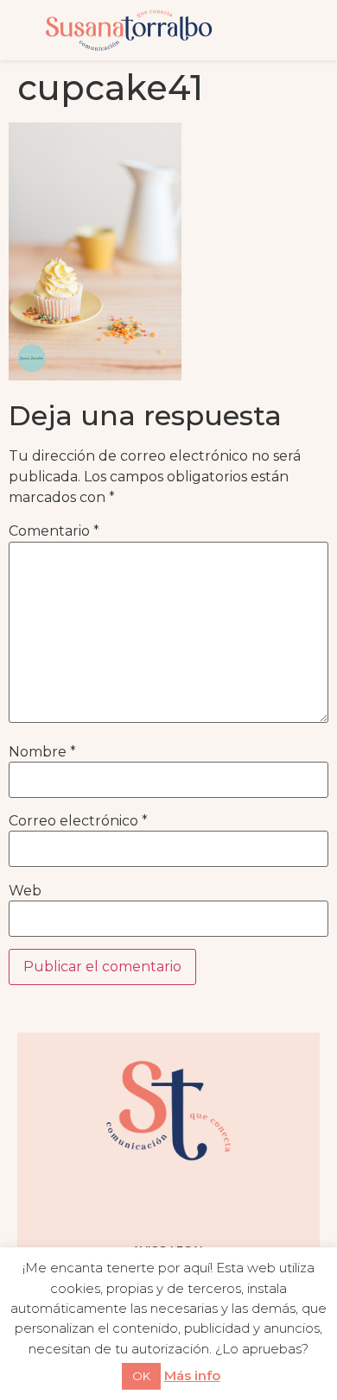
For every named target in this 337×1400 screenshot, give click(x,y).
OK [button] (141, 1376)
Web (25, 891)
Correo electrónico (78, 821)
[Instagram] (103, 1201)
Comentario (54, 531)
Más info (192, 1375)
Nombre (42, 752)
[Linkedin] (233, 1201)
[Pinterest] (190, 1201)
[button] (288, 30)
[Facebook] (146, 1201)
